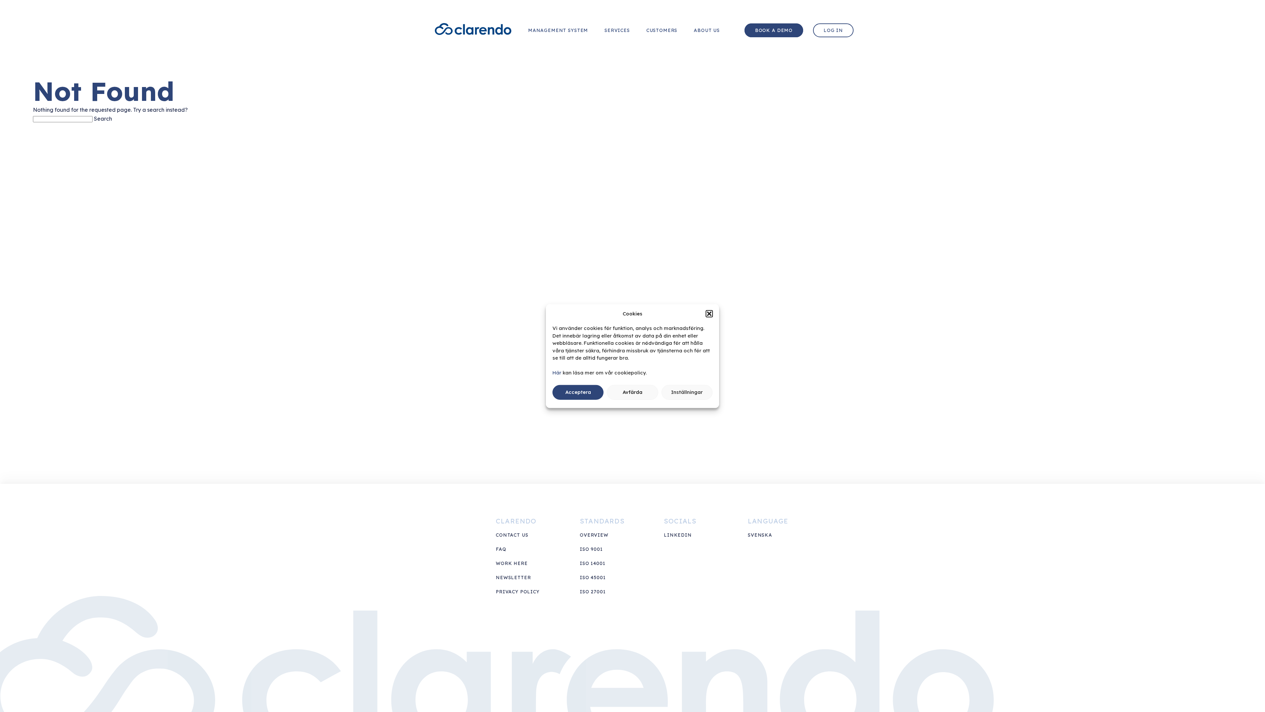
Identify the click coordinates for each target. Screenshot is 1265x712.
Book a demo (774, 30)
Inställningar (687, 392)
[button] (709, 313)
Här (556, 373)
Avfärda (632, 392)
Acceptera (578, 392)
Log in (833, 30)
